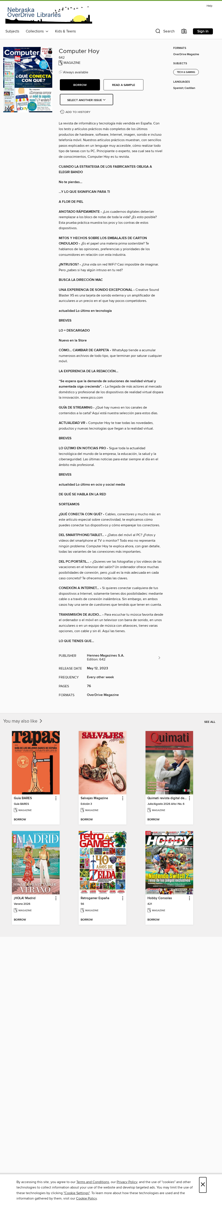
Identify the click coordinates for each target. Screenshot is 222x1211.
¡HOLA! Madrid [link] (25, 898)
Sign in (203, 31)
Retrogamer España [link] (95, 898)
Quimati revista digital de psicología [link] (167, 798)
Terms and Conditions (92, 1182)
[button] (164, 32)
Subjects (12, 31)
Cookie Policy (86, 1198)
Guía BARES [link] (23, 798)
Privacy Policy (127, 1182)
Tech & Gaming (186, 72)
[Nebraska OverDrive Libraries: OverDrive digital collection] (48, 15)
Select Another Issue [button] (85, 100)
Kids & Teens (65, 31)
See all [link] (209, 722)
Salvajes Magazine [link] (94, 798)
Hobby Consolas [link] (159, 898)
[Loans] (184, 32)
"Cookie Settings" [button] (77, 1193)
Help (209, 6)
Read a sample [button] (123, 85)
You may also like (21, 721)
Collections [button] (36, 31)
